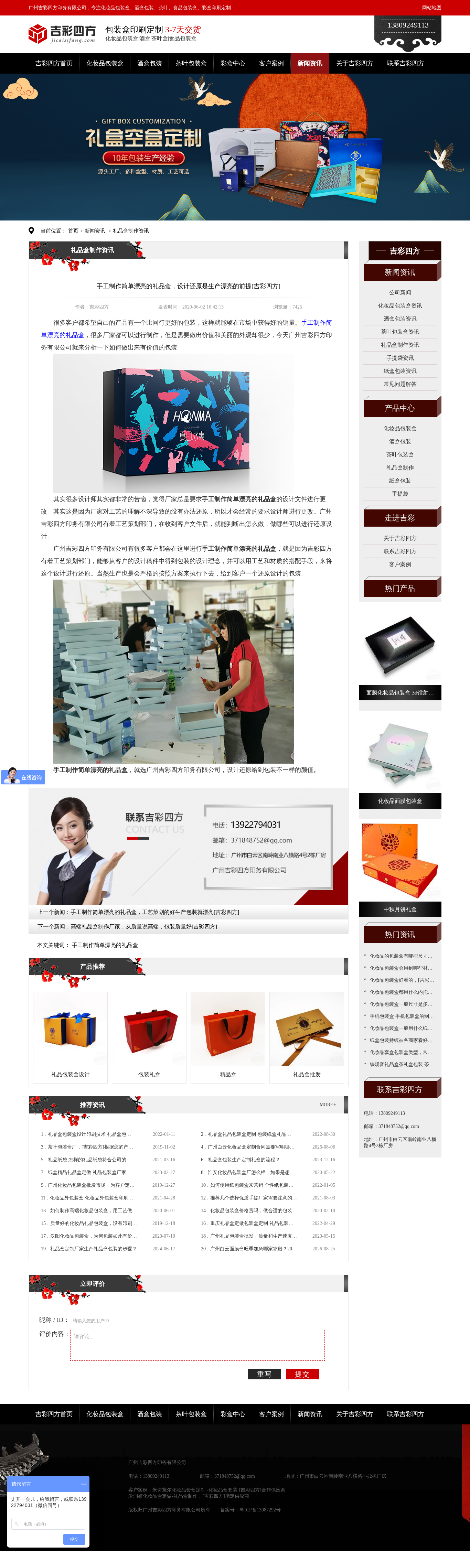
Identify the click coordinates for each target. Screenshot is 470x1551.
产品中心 (400, 408)
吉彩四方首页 (54, 63)
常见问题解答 (400, 384)
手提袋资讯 (400, 358)
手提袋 (400, 494)
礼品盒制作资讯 (131, 231)
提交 (302, 1374)
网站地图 (431, 7)
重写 (264, 1374)
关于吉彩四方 (354, 63)
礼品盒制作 (400, 468)
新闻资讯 (310, 63)
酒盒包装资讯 (400, 319)
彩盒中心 (233, 63)
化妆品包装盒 (105, 63)
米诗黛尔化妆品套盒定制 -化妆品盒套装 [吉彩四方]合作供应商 (219, 1490)
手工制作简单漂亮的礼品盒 (105, 945)
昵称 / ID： (54, 1319)
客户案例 (271, 63)
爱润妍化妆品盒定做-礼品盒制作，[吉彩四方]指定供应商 (188, 1496)
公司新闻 (400, 292)
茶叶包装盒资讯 (400, 332)
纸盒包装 (400, 481)
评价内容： (54, 1334)
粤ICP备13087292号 (260, 1509)
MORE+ (328, 1104)
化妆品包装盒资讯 (400, 306)
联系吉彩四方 (405, 63)
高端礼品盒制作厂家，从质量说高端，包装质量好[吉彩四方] (144, 926)
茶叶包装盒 (191, 63)
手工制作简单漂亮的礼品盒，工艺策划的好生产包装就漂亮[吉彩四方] (155, 912)
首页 (73, 231)
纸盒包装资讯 (400, 371)
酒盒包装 (149, 63)
